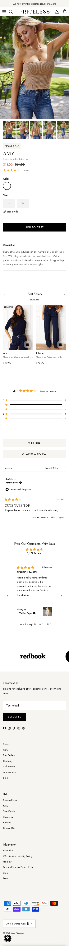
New (5, 749)
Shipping (8, 817)
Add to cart (34, 227)
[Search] (12, 11)
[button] (34, 400)
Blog (5, 872)
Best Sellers (34, 294)
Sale (5, 777)
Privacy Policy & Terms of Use (18, 867)
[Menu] (4, 11)
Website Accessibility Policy (17, 856)
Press (5, 878)
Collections (9, 766)
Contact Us (9, 828)
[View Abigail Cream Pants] (47, 611)
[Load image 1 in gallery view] (34, 67)
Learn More (50, 3)
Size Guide (9, 811)
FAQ (5, 805)
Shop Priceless (17, 933)
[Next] (61, 595)
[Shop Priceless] (34, 11)
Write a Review (42, 455)
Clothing (7, 761)
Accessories (9, 772)
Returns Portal (10, 800)
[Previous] (7, 595)
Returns (7, 822)
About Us (8, 850)
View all (34, 299)
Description (9, 245)
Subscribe (14, 716)
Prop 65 (7, 861)
